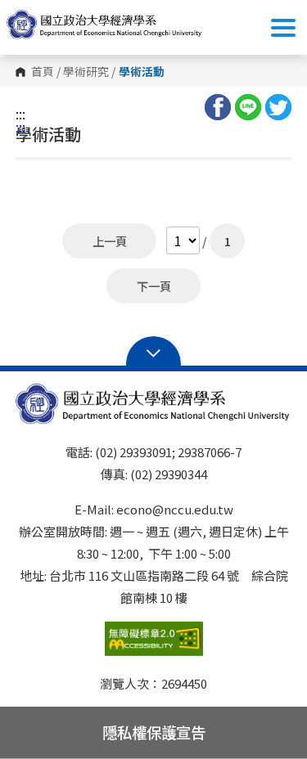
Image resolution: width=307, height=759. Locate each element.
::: (20, 113)
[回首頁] (105, 24)
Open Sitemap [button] (153, 351)
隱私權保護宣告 (153, 732)
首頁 (42, 72)
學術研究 (86, 72)
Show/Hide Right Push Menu (283, 28)
